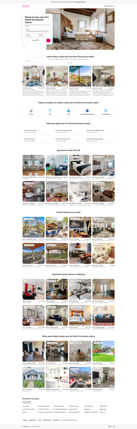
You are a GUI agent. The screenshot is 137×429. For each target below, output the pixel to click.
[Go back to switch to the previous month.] (27, 40)
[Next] (71, 63)
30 (27, 60)
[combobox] (37, 31)
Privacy (34, 426)
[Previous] (66, 63)
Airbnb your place (109, 6)
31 (29, 60)
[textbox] (31, 36)
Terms (38, 426)
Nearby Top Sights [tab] (27, 401)
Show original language (80, 2)
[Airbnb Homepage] (26, 6)
